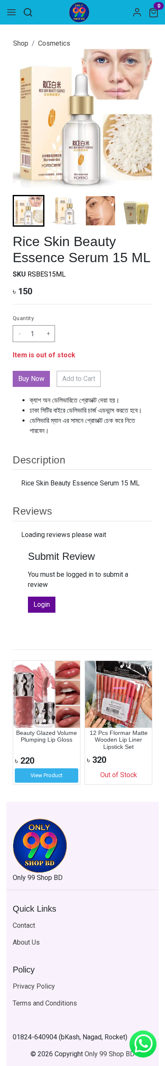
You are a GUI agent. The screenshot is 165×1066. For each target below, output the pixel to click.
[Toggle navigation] (11, 12)
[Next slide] (139, 211)
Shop (20, 43)
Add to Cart (78, 379)
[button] (64, 211)
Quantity (23, 318)
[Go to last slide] (26, 211)
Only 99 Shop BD (110, 1054)
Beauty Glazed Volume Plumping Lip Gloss (46, 736)
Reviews (32, 511)
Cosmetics (54, 43)
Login (41, 604)
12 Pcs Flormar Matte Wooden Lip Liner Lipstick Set (119, 740)
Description (39, 460)
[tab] (82, 459)
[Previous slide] (26, 722)
